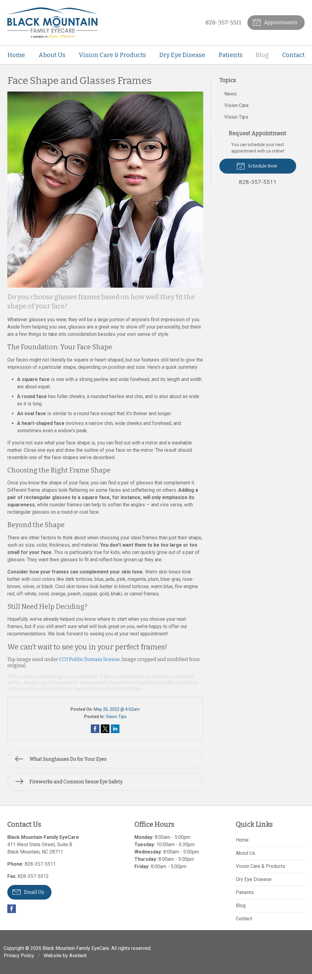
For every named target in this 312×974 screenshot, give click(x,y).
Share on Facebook (95, 728)
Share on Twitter (105, 728)
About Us (52, 55)
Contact (293, 55)
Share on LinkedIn (115, 728)
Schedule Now (262, 166)
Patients (230, 55)
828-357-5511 (223, 22)
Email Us (33, 892)
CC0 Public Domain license (89, 659)
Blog (262, 55)
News (230, 94)
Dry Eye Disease (182, 55)
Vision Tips (116, 716)
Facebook (11, 908)
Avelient (78, 955)
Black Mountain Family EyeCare (76, 948)
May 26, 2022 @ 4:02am (117, 709)
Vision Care (236, 105)
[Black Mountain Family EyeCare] (52, 22)
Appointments (280, 22)
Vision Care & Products (112, 55)
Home (16, 55)
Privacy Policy (19, 955)
